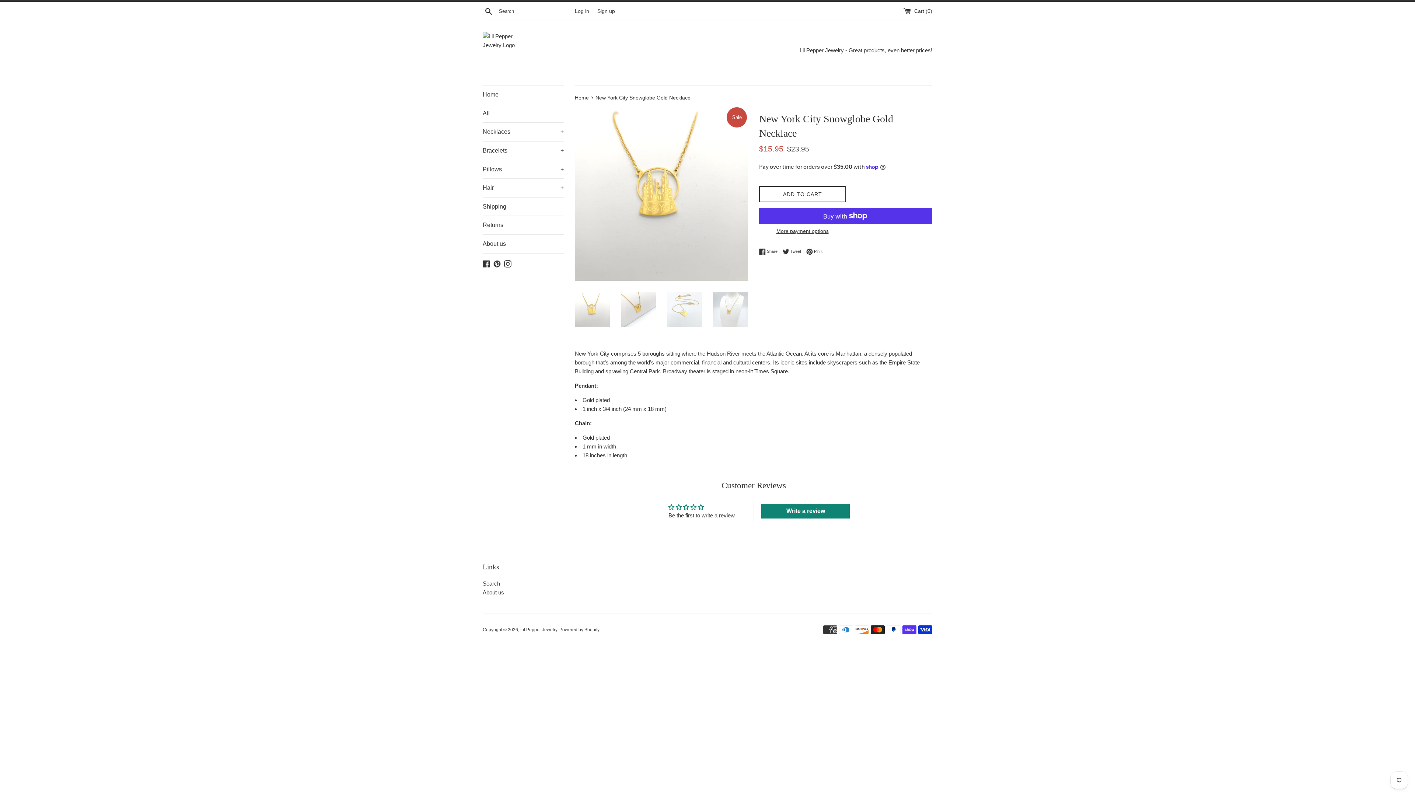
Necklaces (523, 132)
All (486, 113)
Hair (523, 188)
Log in (582, 11)
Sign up (606, 11)
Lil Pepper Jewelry (538, 629)
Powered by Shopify (579, 629)
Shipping (494, 206)
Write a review (805, 511)
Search (491, 583)
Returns (493, 225)
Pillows (523, 169)
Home (491, 94)
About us (494, 244)
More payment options (802, 231)
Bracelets (523, 150)
